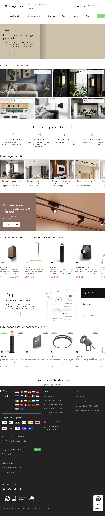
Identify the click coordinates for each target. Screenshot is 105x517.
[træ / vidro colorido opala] (27, 262)
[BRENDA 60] (62, 252)
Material (75, 16)
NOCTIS (28, 267)
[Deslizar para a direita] (12, 53)
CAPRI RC (3, 267)
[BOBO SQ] (37, 342)
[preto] (52, 262)
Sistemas (51, 16)
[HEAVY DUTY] (87, 342)
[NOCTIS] (37, 252)
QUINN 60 (3, 356)
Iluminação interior (13, 16)
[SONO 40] (62, 342)
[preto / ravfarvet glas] (2, 352)
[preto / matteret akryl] (102, 262)
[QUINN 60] (12, 342)
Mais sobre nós (13, 314)
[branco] (7, 262)
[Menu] (101, 496)
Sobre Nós (48, 396)
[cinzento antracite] (27, 352)
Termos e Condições (52, 400)
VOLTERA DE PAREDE (82, 267)
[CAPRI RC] (12, 252)
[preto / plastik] (52, 352)
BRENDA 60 (54, 267)
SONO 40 (53, 356)
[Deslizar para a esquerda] (5, 53)
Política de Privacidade (54, 412)
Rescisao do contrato (53, 408)
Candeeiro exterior (34, 16)
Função (88, 16)
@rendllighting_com (52, 385)
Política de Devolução (53, 404)
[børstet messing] (4, 262)
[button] (62, 6)
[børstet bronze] (2, 262)
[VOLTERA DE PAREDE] (87, 252)
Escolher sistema (11, 224)
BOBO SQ (28, 356)
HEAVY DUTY (79, 356)
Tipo (63, 16)
